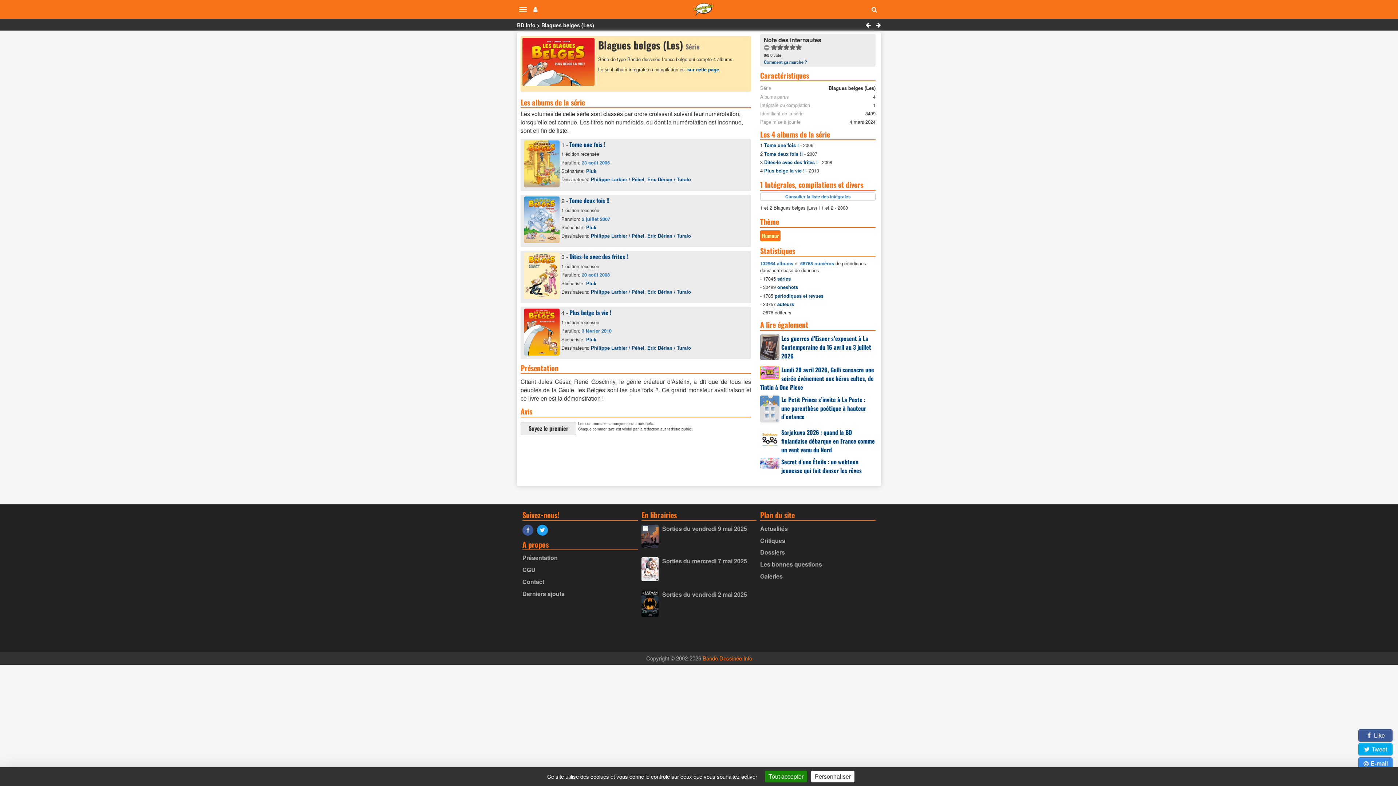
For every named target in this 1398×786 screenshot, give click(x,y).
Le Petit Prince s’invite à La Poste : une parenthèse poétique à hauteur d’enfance (823, 408)
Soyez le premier (548, 428)
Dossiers (772, 552)
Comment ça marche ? (785, 62)
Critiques (772, 540)
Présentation (540, 557)
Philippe (617, 179)
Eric (669, 179)
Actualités (774, 528)
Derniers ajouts (543, 594)
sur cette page (703, 69)
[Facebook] (529, 529)
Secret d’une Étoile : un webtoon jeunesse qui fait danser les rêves (821, 466)
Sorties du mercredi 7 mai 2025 (704, 561)
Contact (533, 581)
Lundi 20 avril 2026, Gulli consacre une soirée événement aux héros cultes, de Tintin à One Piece (817, 378)
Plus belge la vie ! (590, 312)
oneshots (787, 287)
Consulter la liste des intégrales (818, 196)
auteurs (785, 304)
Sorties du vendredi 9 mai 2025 (704, 528)
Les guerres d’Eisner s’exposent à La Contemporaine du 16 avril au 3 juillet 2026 (826, 347)
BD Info (526, 25)
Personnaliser (833, 776)
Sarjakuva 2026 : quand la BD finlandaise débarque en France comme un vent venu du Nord (828, 441)
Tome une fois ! (587, 144)
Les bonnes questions (791, 564)
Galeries (771, 576)
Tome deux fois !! (589, 200)
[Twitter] (544, 529)
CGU (529, 569)
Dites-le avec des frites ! (598, 256)
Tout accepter (786, 776)
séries (784, 278)
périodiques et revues (799, 296)
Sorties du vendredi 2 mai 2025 (704, 594)
